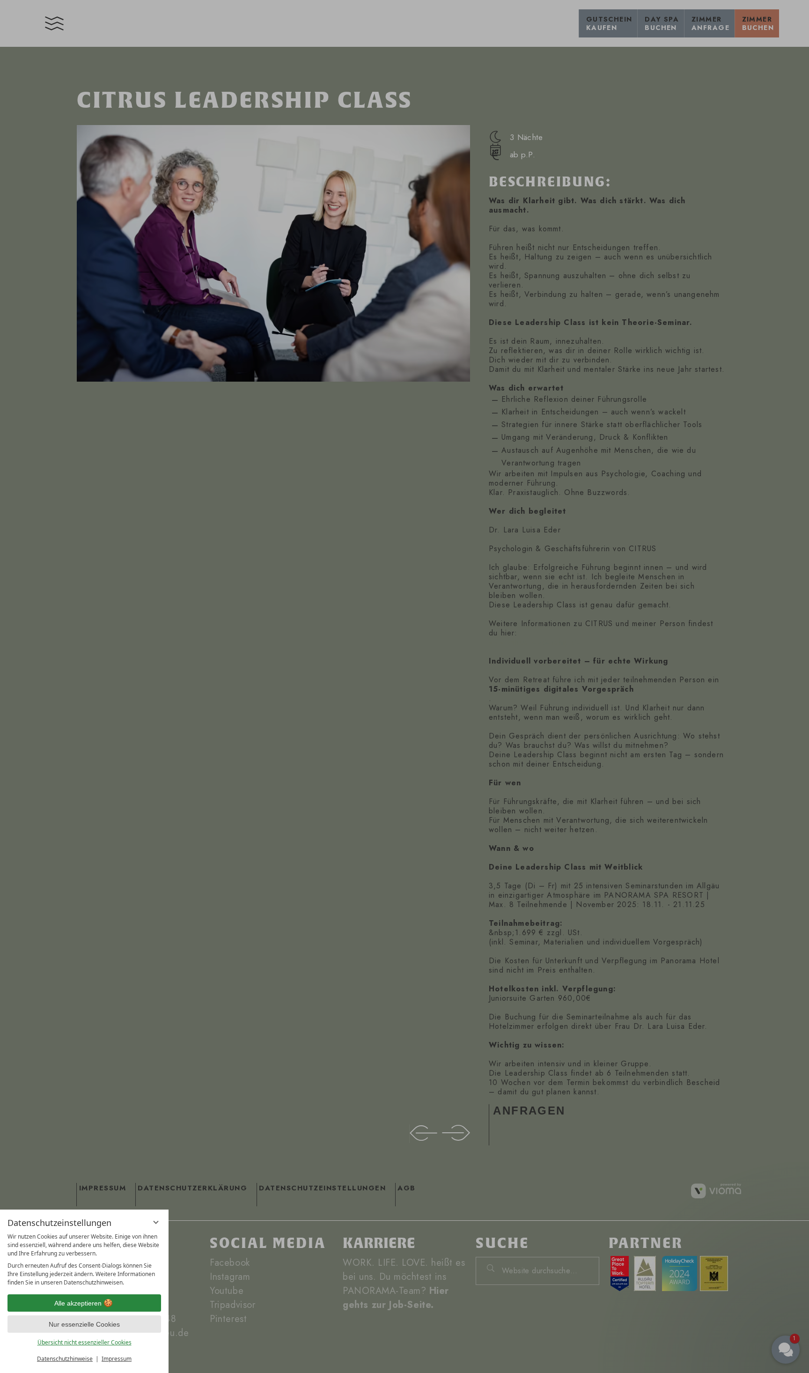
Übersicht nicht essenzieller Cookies (84, 1342)
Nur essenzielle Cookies (84, 1324)
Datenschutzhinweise (65, 1359)
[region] (84, 1260)
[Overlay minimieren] (156, 1222)
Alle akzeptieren (78, 1303)
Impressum (117, 1359)
